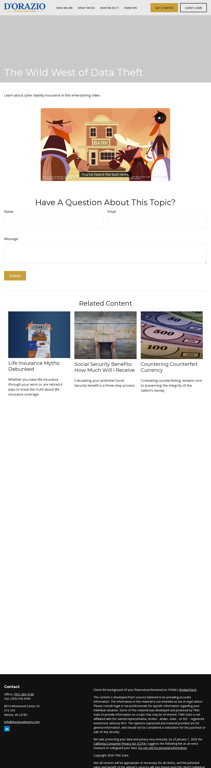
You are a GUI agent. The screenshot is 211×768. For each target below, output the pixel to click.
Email (112, 211)
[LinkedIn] (7, 728)
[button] (64, 7)
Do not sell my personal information (162, 748)
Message (11, 239)
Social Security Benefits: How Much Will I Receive (104, 367)
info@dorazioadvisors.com (22, 722)
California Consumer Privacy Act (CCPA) (120, 744)
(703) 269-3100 (24, 694)
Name (8, 211)
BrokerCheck (187, 690)
